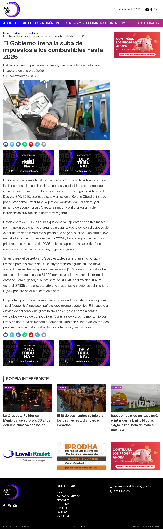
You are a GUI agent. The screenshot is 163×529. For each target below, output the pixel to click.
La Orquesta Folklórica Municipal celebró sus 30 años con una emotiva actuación (26, 420)
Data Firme (118, 23)
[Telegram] (37, 144)
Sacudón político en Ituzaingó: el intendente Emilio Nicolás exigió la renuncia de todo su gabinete (134, 422)
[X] (12, 144)
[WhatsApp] (24, 144)
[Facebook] (5, 144)
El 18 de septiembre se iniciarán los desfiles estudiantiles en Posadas (81, 420)
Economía (44, 23)
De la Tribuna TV (145, 23)
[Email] (43, 144)
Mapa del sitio (82, 526)
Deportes (23, 23)
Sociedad (8, 387)
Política (63, 23)
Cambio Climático (90, 23)
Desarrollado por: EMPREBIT (146, 527)
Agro (7, 23)
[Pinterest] (31, 144)
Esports (62, 508)
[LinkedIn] (18, 144)
